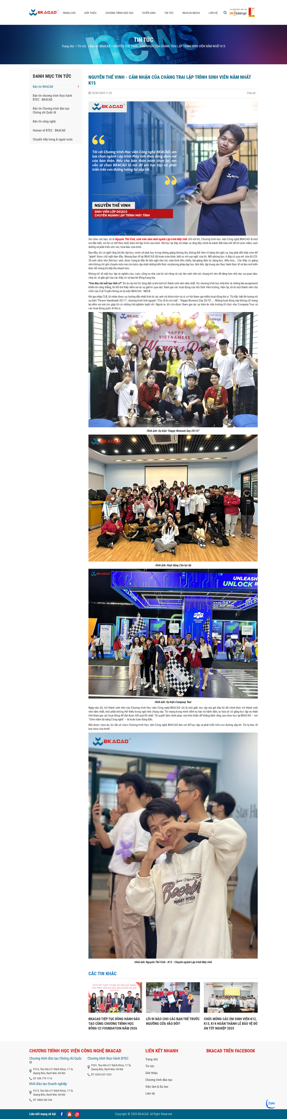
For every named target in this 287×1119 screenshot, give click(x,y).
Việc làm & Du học (156, 1087)
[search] (225, 12)
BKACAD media (191, 12)
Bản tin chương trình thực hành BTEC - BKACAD (52, 97)
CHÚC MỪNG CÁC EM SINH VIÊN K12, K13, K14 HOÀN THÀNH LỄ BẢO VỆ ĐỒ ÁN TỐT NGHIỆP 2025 (231, 1023)
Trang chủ (69, 12)
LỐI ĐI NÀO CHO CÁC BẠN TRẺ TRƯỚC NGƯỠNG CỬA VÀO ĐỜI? (173, 1021)
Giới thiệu (90, 12)
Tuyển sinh (149, 12)
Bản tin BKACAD (99, 46)
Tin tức (169, 12)
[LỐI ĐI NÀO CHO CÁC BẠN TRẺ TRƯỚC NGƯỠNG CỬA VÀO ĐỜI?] (173, 1011)
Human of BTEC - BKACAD (49, 130)
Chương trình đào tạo (119, 12)
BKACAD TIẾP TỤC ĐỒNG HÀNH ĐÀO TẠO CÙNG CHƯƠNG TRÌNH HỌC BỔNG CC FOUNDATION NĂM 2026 (114, 1023)
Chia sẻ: (251, 93)
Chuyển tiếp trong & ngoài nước (53, 139)
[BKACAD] (44, 12)
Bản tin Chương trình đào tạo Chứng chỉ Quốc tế (51, 110)
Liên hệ (213, 12)
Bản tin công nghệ (44, 121)
